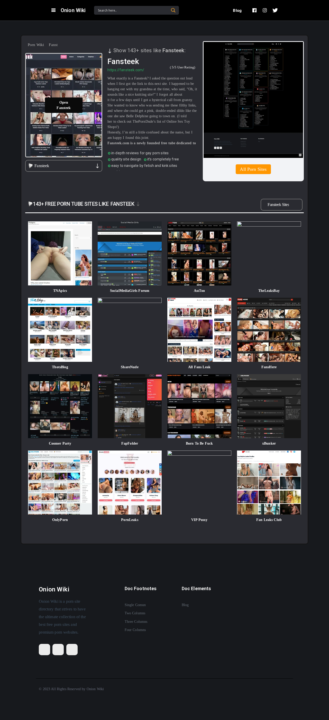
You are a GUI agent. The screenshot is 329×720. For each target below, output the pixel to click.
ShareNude (129, 367)
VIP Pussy (199, 520)
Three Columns (136, 622)
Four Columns (135, 630)
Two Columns (135, 613)
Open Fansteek (64, 105)
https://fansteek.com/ (125, 70)
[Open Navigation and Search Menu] (53, 10)
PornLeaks (129, 520)
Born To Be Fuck (199, 443)
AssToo (199, 291)
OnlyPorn (60, 520)
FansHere (269, 367)
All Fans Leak (199, 367)
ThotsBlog (60, 367)
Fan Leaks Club (269, 520)
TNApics (60, 291)
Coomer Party (60, 443)
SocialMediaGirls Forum (129, 291)
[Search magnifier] (173, 10)
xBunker (269, 443)
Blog (237, 10)
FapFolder (129, 443)
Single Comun (135, 605)
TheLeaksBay (269, 291)
